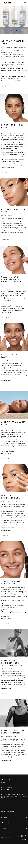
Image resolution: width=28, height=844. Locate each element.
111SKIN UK (7, 837)
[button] (25, 3)
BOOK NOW (5, 86)
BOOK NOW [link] (5, 623)
